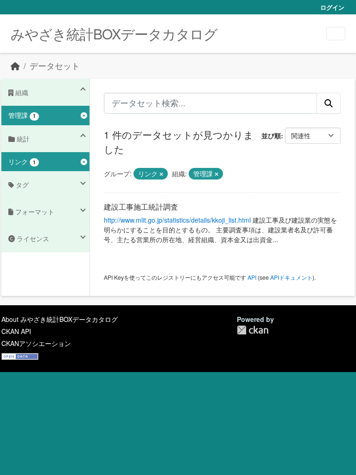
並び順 (271, 135)
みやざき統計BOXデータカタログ (114, 34)
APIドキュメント (291, 277)
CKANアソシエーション (36, 343)
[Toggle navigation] (335, 33)
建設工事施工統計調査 (141, 206)
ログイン (332, 7)
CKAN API (16, 331)
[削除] (161, 174)
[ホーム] (15, 65)
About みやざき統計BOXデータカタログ (59, 319)
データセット (55, 65)
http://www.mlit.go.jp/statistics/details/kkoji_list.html (177, 220)
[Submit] (329, 103)
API (252, 277)
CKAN (252, 330)
